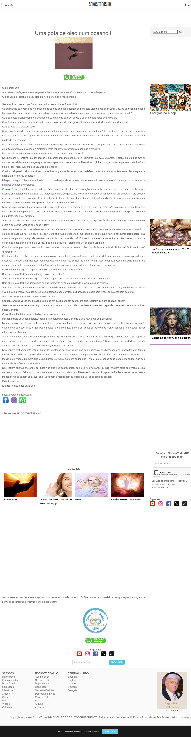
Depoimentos (42, 683)
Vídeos (6, 703)
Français (72, 690)
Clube (5, 697)
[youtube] (152, 503)
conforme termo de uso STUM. (41, 601)
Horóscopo (8, 686)
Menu (10, 4)
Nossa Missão (42, 680)
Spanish (72, 676)
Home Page (8, 676)
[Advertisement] (73, 446)
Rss (37, 700)
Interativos (7, 690)
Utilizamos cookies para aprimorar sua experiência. (78, 731)
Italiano (72, 683)
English (72, 680)
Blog (4, 700)
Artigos (6, 693)
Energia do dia (10, 680)
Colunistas (40, 686)
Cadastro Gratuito (44, 690)
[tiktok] (184, 503)
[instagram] (160, 503)
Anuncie (39, 707)
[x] (176, 503)
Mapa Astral (8, 683)
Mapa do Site (42, 697)
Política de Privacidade (142, 717)
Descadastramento (45, 693)
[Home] (95, 620)
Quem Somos (42, 676)
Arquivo (39, 703)
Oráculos (7, 707)
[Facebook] (168, 503)
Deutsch (72, 686)
